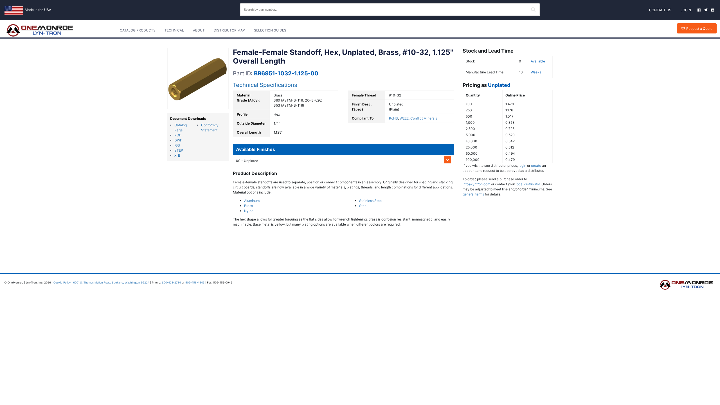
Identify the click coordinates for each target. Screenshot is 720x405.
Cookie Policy (62, 282)
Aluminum (252, 201)
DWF (178, 140)
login (522, 165)
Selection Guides (270, 30)
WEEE (404, 118)
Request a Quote (699, 28)
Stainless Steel (370, 201)
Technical (174, 30)
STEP (178, 150)
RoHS (393, 118)
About (199, 30)
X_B (177, 155)
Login (686, 10)
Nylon (248, 211)
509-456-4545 (194, 282)
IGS (177, 145)
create (536, 165)
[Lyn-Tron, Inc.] (39, 30)
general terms (473, 194)
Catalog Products (138, 30)
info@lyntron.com (476, 184)
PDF (177, 135)
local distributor (528, 184)
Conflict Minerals (423, 118)
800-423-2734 (171, 282)
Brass (248, 206)
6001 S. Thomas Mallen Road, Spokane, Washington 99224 (111, 282)
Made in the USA (38, 10)
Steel (363, 206)
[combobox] (390, 9)
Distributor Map (229, 30)
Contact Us (660, 10)
